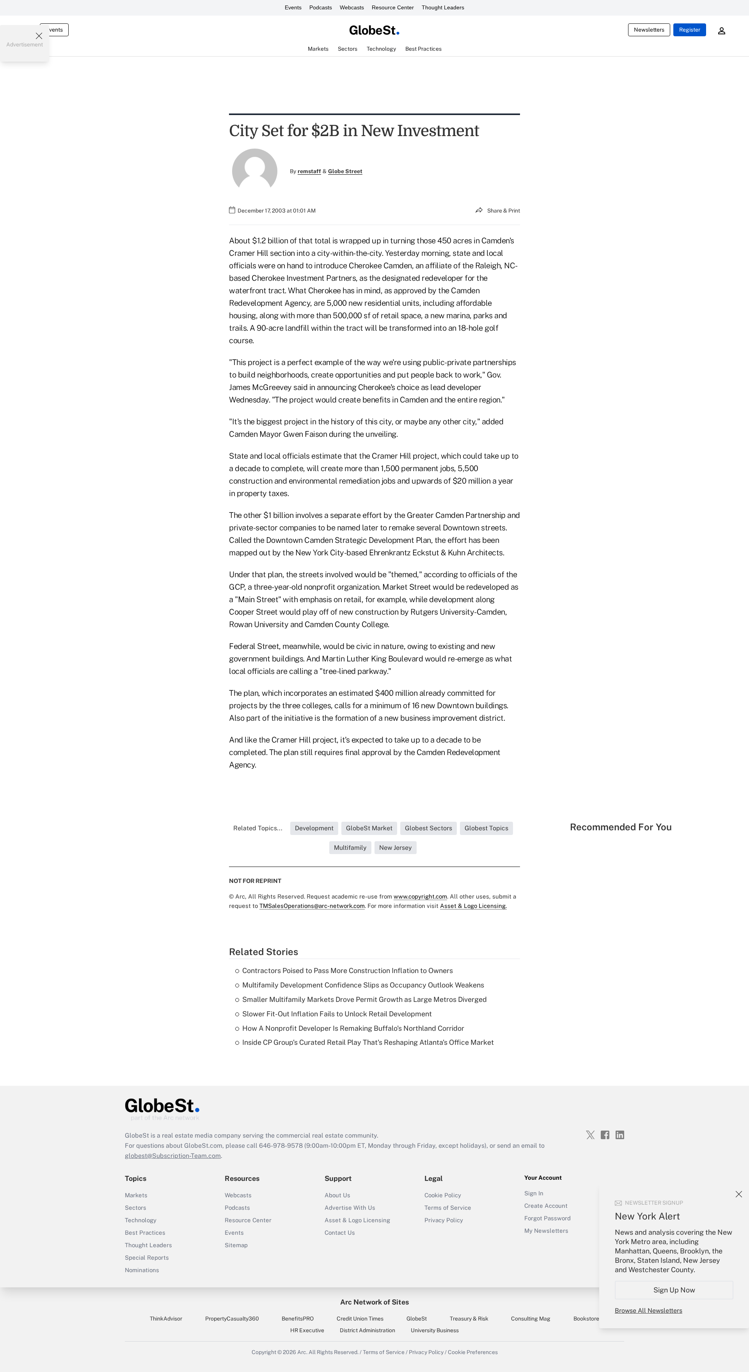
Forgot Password (547, 1218)
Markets (136, 1195)
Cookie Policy (442, 1195)
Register (689, 30)
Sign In (533, 1193)
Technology (140, 1220)
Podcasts (320, 7)
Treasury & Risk (469, 1318)
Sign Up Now (674, 1290)
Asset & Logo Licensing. (473, 905)
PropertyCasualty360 (232, 1318)
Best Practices (145, 1232)
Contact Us (340, 1232)
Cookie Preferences (473, 1352)
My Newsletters (546, 1230)
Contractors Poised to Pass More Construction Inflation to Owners (347, 970)
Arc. (302, 1352)
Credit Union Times (360, 1318)
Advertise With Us (350, 1207)
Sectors (135, 1207)
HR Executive (307, 1330)
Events (293, 7)
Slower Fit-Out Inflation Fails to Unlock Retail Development (337, 1014)
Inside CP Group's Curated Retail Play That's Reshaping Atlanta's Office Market (368, 1042)
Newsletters (649, 30)
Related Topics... (257, 828)
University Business (435, 1330)
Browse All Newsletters (648, 1310)
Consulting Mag (530, 1318)
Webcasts (352, 7)
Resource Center (393, 7)
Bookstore (586, 1318)
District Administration (367, 1330)
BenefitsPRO (298, 1318)
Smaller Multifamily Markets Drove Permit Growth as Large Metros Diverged (364, 999)
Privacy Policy (443, 1220)
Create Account (546, 1205)
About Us (337, 1195)
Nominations (142, 1270)
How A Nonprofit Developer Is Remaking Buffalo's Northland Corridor (353, 1028)
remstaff (309, 171)
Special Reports (147, 1257)
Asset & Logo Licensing (357, 1220)
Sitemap (236, 1245)
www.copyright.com (420, 896)
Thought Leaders (443, 7)
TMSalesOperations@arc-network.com (312, 905)
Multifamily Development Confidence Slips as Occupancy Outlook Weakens (363, 985)
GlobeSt (416, 1318)
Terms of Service (447, 1207)
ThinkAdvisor (166, 1318)
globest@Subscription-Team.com (173, 1155)
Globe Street (345, 171)
